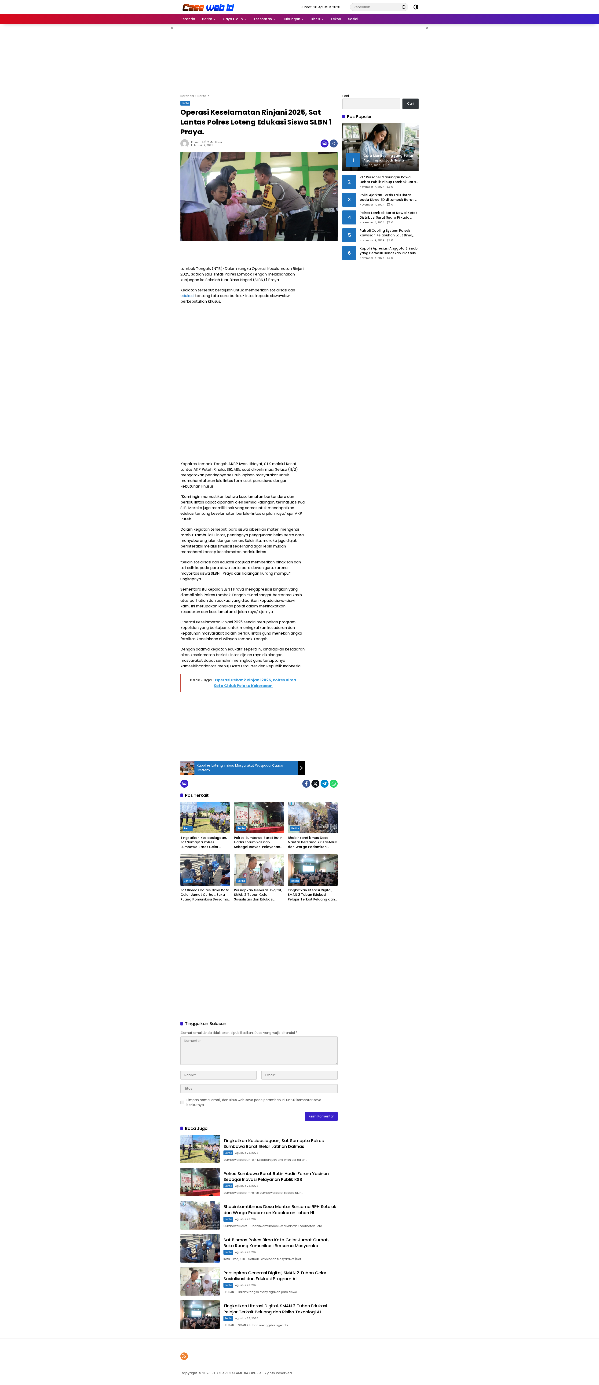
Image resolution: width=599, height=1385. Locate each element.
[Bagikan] (334, 143)
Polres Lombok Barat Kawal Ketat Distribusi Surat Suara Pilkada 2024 (388, 215)
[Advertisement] (156, 94)
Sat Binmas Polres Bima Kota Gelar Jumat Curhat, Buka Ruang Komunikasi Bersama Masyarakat (204, 895)
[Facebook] (306, 784)
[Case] (208, 6)
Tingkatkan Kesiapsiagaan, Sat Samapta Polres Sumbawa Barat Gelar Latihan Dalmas (203, 842)
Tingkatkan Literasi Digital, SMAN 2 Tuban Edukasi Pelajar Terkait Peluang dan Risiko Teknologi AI (311, 895)
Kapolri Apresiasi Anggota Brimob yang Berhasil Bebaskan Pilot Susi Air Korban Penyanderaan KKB (389, 250)
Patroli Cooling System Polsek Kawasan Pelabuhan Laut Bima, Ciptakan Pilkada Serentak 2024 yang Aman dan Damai (387, 233)
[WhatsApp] (334, 784)
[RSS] (184, 1356)
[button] (403, 7)
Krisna (195, 142)
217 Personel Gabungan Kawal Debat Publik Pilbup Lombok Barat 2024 (388, 179)
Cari (345, 96)
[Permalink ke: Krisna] (185, 143)
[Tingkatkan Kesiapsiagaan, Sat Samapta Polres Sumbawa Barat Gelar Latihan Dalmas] (205, 817)
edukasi (187, 295)
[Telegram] (325, 784)
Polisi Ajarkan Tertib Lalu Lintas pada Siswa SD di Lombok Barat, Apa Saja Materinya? (387, 197)
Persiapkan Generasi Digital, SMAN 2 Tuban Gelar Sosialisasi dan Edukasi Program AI (258, 895)
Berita (185, 103)
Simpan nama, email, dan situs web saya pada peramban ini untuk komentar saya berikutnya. (253, 1102)
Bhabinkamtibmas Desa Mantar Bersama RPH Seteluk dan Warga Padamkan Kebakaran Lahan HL (312, 842)
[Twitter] (315, 784)
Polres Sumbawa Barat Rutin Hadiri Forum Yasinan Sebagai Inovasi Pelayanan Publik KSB (258, 842)
